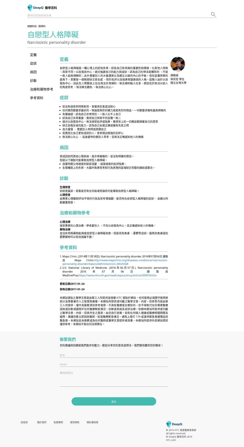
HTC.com (171, 440)
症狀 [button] (33, 63)
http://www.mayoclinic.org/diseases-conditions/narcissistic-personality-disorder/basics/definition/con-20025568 (115, 262)
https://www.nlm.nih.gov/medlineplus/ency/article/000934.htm (118, 275)
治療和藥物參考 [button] (41, 89)
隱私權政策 (92, 422)
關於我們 (41, 422)
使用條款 (74, 422)
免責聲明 (58, 422)
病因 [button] (33, 72)
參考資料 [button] (36, 98)
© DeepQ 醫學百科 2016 (179, 436)
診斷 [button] (33, 80)
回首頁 (24, 422)
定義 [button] (33, 55)
